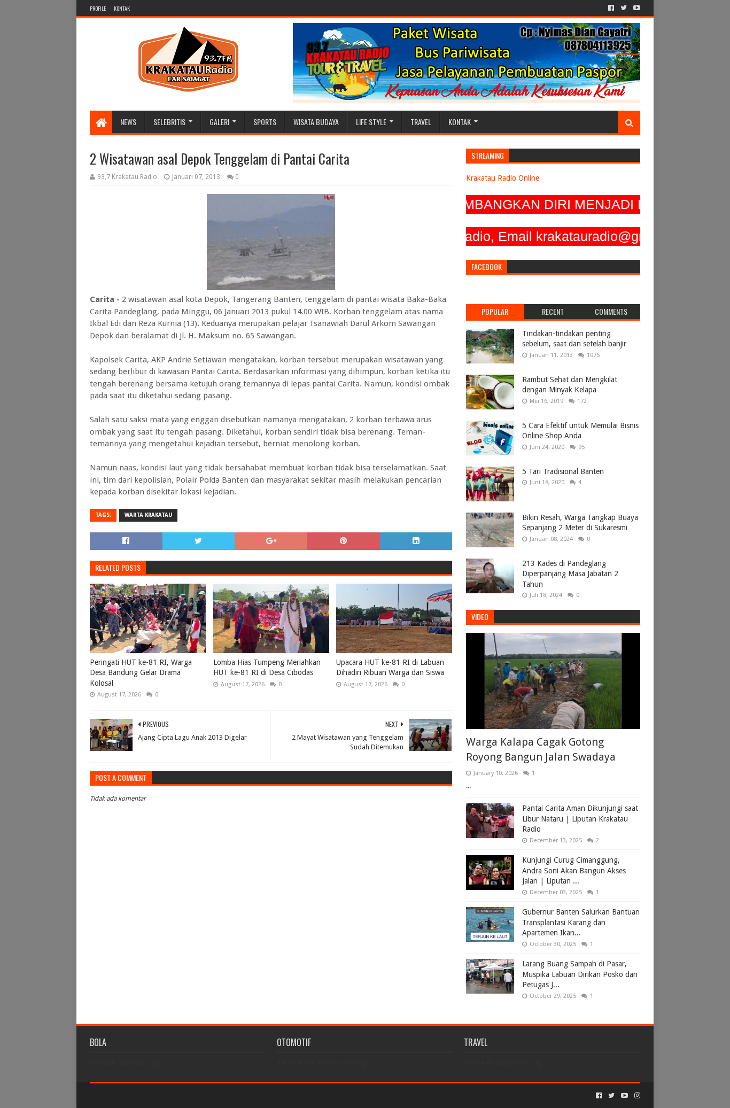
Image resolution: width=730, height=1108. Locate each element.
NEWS (128, 121)
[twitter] (623, 8)
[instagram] (636, 1096)
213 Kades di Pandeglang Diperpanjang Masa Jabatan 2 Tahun (570, 573)
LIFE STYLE (371, 121)
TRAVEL (420, 121)
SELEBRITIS (169, 121)
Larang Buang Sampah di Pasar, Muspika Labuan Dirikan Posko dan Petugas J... (580, 974)
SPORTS (264, 121)
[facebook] (611, 8)
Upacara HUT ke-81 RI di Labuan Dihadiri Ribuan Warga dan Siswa (390, 667)
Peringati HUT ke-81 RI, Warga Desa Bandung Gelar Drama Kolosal (141, 672)
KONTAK (122, 8)
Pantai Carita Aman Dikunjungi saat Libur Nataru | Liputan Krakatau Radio (580, 818)
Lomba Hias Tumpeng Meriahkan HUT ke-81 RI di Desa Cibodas (267, 667)
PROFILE (98, 8)
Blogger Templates (210, 1095)
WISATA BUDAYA (316, 121)
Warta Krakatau (148, 515)
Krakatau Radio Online (502, 178)
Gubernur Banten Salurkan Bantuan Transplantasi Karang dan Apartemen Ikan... (581, 922)
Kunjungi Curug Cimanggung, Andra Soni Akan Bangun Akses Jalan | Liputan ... (574, 870)
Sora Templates (149, 1095)
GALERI (219, 121)
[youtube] (635, 8)
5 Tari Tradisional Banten (563, 471)
